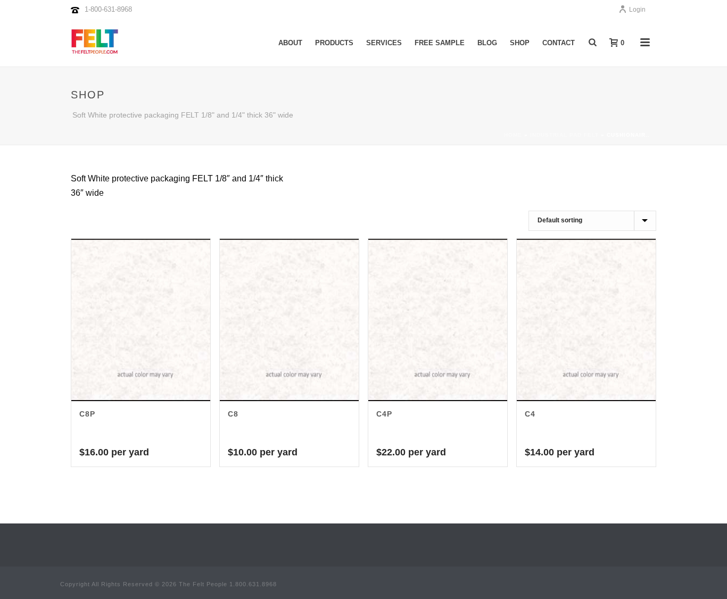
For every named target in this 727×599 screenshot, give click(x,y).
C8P (87, 414)
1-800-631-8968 (108, 9)
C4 (530, 414)
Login (637, 9)
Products (334, 43)
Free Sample (440, 43)
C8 (233, 414)
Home (513, 135)
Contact (558, 43)
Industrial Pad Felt (564, 135)
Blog (487, 43)
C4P (384, 414)
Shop (520, 43)
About (290, 43)
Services (384, 43)
